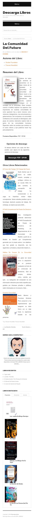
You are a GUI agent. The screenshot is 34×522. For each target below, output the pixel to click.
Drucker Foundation (12, 62)
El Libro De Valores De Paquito (12, 384)
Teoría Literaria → (26, 327)
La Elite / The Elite (9, 376)
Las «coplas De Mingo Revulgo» (19, 416)
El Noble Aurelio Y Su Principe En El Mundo (15, 379)
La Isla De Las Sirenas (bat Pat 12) (19, 504)
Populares (7, 395)
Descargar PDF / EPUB (17, 157)
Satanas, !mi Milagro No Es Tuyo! (18, 461)
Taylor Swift (7, 374)
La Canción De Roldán (16, 484)
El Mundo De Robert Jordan (11, 381)
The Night (12, 438)
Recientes (16, 395)
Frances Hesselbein (12, 65)
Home (9, 38)
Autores (25, 395)
